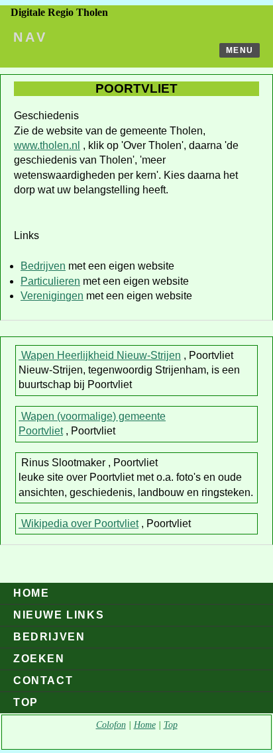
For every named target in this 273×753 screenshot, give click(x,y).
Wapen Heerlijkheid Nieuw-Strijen (100, 355)
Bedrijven (43, 266)
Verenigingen (52, 295)
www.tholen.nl (47, 145)
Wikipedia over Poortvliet (78, 523)
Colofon (111, 725)
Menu (239, 50)
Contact (43, 680)
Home (31, 593)
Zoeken (39, 658)
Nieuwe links (58, 615)
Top (25, 702)
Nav (30, 37)
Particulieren (50, 281)
